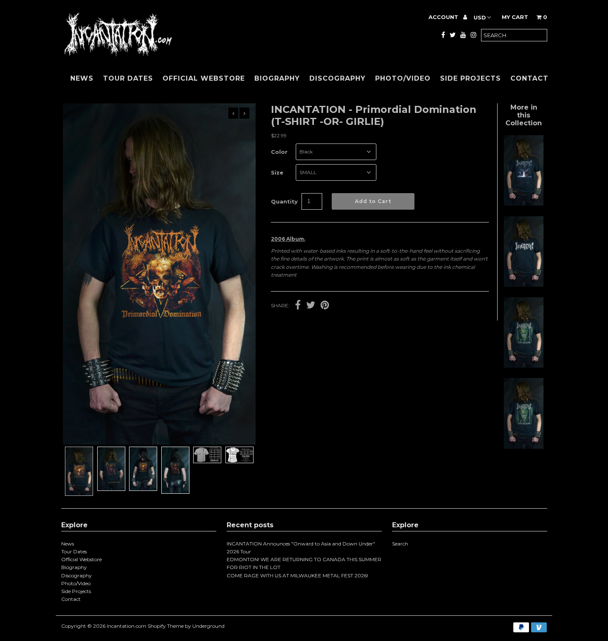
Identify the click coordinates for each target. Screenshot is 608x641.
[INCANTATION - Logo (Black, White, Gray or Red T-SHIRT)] (523, 285)
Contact (529, 78)
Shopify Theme (166, 626)
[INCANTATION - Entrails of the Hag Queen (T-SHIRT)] (523, 204)
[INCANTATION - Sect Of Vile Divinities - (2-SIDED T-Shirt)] (523, 447)
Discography (337, 78)
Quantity (284, 201)
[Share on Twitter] (310, 306)
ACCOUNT (444, 17)
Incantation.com (126, 626)
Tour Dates (128, 78)
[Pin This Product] (325, 306)
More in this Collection (523, 115)
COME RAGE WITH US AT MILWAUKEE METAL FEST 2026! (297, 575)
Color (279, 151)
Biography (277, 78)
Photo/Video (403, 78)
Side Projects (470, 78)
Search (400, 544)
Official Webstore (204, 78)
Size (277, 172)
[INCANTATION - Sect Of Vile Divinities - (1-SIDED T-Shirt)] (523, 366)
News (81, 78)
